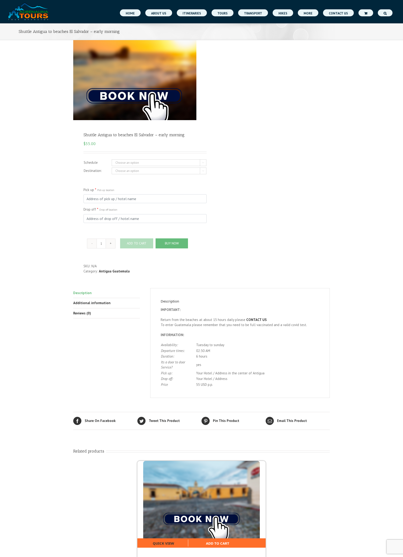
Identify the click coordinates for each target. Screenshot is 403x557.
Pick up (98, 190)
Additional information (92, 303)
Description (82, 293)
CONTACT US (256, 319)
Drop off (100, 209)
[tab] (106, 293)
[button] (385, 12)
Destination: (93, 170)
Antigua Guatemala (114, 271)
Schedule (91, 162)
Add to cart (217, 543)
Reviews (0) (82, 313)
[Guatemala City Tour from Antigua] (201, 499)
